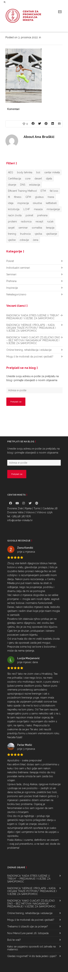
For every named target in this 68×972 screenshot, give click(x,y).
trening (12, 233)
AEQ (10, 172)
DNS (22, 184)
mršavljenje (53, 209)
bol (38, 172)
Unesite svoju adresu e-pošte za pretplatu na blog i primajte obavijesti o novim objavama (32, 378)
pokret (29, 215)
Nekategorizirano (16, 294)
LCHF (26, 209)
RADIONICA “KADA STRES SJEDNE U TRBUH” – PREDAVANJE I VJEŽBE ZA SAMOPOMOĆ (33, 317)
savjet (11, 227)
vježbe (12, 239)
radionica (26, 221)
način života (15, 215)
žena (35, 239)
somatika (37, 227)
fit (9, 197)
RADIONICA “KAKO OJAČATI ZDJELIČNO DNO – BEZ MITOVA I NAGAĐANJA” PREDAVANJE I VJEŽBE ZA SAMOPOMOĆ (33, 340)
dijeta (49, 178)
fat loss (54, 190)
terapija (50, 227)
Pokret (10, 261)
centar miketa (52, 172)
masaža (38, 209)
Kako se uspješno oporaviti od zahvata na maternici (31, 948)
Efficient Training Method (22, 190)
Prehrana (11, 281)
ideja (10, 203)
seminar (23, 227)
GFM (28, 197)
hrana (51, 197)
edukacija (34, 184)
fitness (17, 197)
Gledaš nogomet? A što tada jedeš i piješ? (32, 956)
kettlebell (51, 203)
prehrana (42, 215)
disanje (12, 184)
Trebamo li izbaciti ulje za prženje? (27, 926)
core (27, 178)
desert (38, 178)
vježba (38, 233)
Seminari (11, 274)
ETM (43, 190)
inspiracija (23, 203)
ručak (50, 221)
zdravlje (24, 239)
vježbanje (51, 233)
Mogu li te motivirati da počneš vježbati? (29, 356)
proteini (12, 221)
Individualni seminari (18, 267)
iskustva (37, 203)
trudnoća (25, 233)
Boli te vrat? (14, 939)
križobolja (13, 209)
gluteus (39, 197)
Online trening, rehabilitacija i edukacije (28, 349)
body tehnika (24, 172)
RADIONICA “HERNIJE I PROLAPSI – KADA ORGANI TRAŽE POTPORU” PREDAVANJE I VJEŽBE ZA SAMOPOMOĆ (31, 328)
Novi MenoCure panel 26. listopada (28, 933)
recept (39, 221)
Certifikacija (14, 178)
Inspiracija (12, 287)
